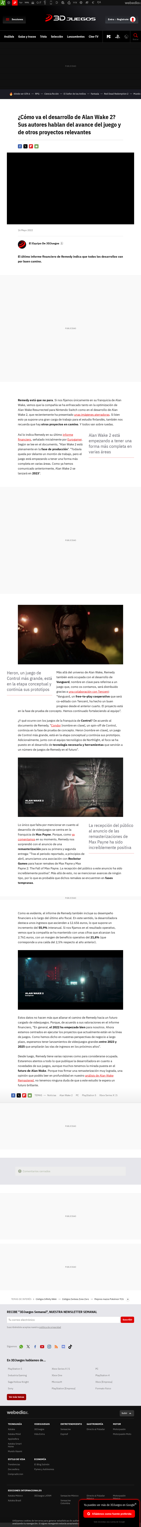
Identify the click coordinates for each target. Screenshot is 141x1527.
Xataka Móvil (14, 1434)
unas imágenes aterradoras (92, 415)
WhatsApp (21, 1346)
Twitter (25, 146)
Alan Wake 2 (66, 1095)
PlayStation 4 (102, 1375)
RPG (37, 93)
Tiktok (70, 1346)
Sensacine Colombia (66, 1502)
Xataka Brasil (14, 1500)
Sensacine (66, 1429)
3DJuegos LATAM (42, 1495)
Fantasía (95, 93)
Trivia (43, 36)
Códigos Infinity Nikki (46, 1299)
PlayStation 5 (89, 1095)
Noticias (51, 1095)
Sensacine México (69, 1495)
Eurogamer (74, 439)
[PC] (108, 36)
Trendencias (14, 1464)
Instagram (49, 1346)
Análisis (9, 36)
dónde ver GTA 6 (22, 93)
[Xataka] (3, 3)
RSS (56, 1346)
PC (77, 1095)
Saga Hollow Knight (18, 1381)
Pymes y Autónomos (44, 1469)
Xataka (11, 1429)
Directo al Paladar (96, 1429)
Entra (111, 19)
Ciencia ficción (51, 93)
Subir (124, 1413)
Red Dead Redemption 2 (116, 93)
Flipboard (31, 146)
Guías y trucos (27, 36)
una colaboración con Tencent (89, 692)
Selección (57, 36)
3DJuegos (70, 18)
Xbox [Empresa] (103, 1381)
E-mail (36, 146)
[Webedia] (17, 1412)
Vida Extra (39, 1434)
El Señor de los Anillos (75, 93)
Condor (56, 725)
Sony (10, 1388)
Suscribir (127, 1319)
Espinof (64, 1434)
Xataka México (15, 1495)
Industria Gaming (17, 1375)
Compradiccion (15, 1474)
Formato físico (103, 1388)
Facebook (20, 146)
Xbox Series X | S (108, 1095)
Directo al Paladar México (96, 1497)
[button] (46, 243)
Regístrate (123, 19)
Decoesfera (13, 1469)
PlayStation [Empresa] (63, 1388)
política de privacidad (50, 1327)
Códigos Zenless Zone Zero (75, 1299)
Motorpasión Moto (122, 1434)
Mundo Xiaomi (15, 1451)
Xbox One (57, 1375)
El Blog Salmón (41, 1464)
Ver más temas (16, 1397)
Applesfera (13, 1438)
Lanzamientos (76, 36)
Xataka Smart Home (15, 1445)
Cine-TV (93, 36)
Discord (63, 1346)
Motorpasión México (119, 1497)
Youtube (42, 1346)
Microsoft (57, 1381)
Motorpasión (119, 1429)
